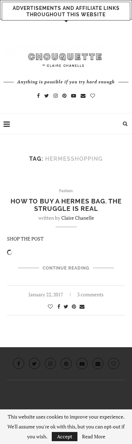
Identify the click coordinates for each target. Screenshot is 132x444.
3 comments (90, 294)
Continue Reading (66, 268)
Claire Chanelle (77, 217)
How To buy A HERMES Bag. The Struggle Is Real (66, 204)
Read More (93, 436)
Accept (64, 436)
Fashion (66, 191)
